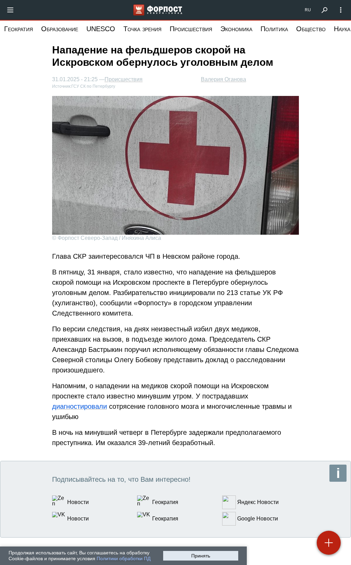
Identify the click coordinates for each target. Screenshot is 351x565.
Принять (200, 555)
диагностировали (79, 406)
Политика (274, 29)
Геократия (18, 29)
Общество (311, 29)
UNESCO (100, 29)
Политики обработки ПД (123, 558)
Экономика (236, 29)
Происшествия (191, 29)
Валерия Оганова (223, 79)
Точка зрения (142, 29)
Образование (59, 29)
